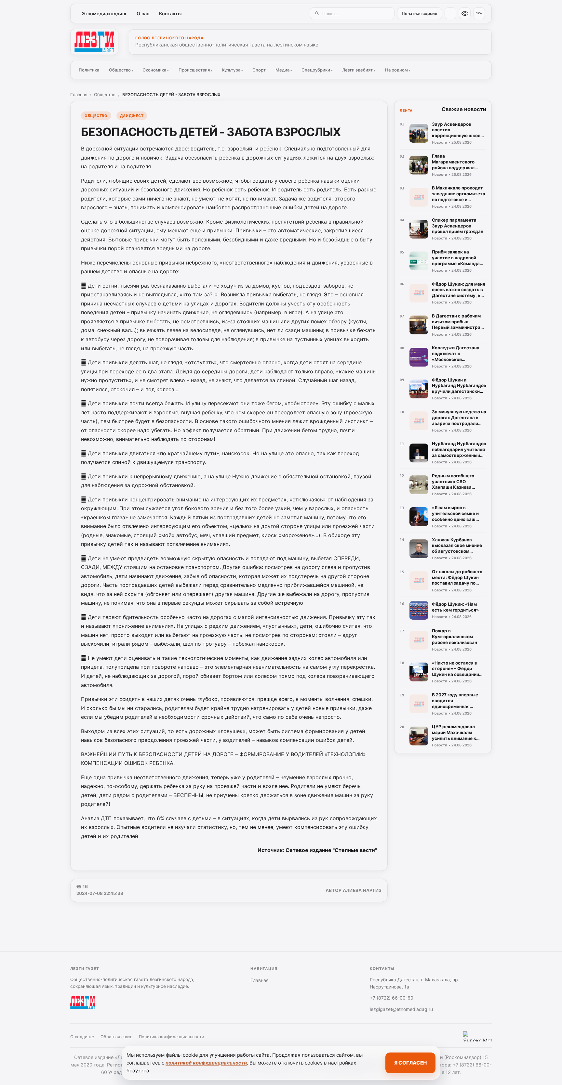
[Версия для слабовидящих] (465, 13)
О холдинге (82, 1036)
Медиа (283, 69)
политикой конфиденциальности (206, 1063)
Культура (232, 69)
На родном (397, 69)
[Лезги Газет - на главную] (94, 42)
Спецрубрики (317, 69)
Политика (89, 69)
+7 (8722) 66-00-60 (391, 998)
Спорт (259, 69)
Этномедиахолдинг (104, 13)
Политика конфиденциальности (171, 1036)
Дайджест (131, 115)
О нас (143, 13)
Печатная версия (419, 13)
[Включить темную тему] (450, 13)
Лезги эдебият (358, 69)
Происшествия (195, 69)
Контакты (170, 13)
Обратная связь (116, 1036)
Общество (121, 69)
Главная (78, 94)
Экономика (156, 69)
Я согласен (410, 1063)
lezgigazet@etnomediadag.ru (401, 1009)
